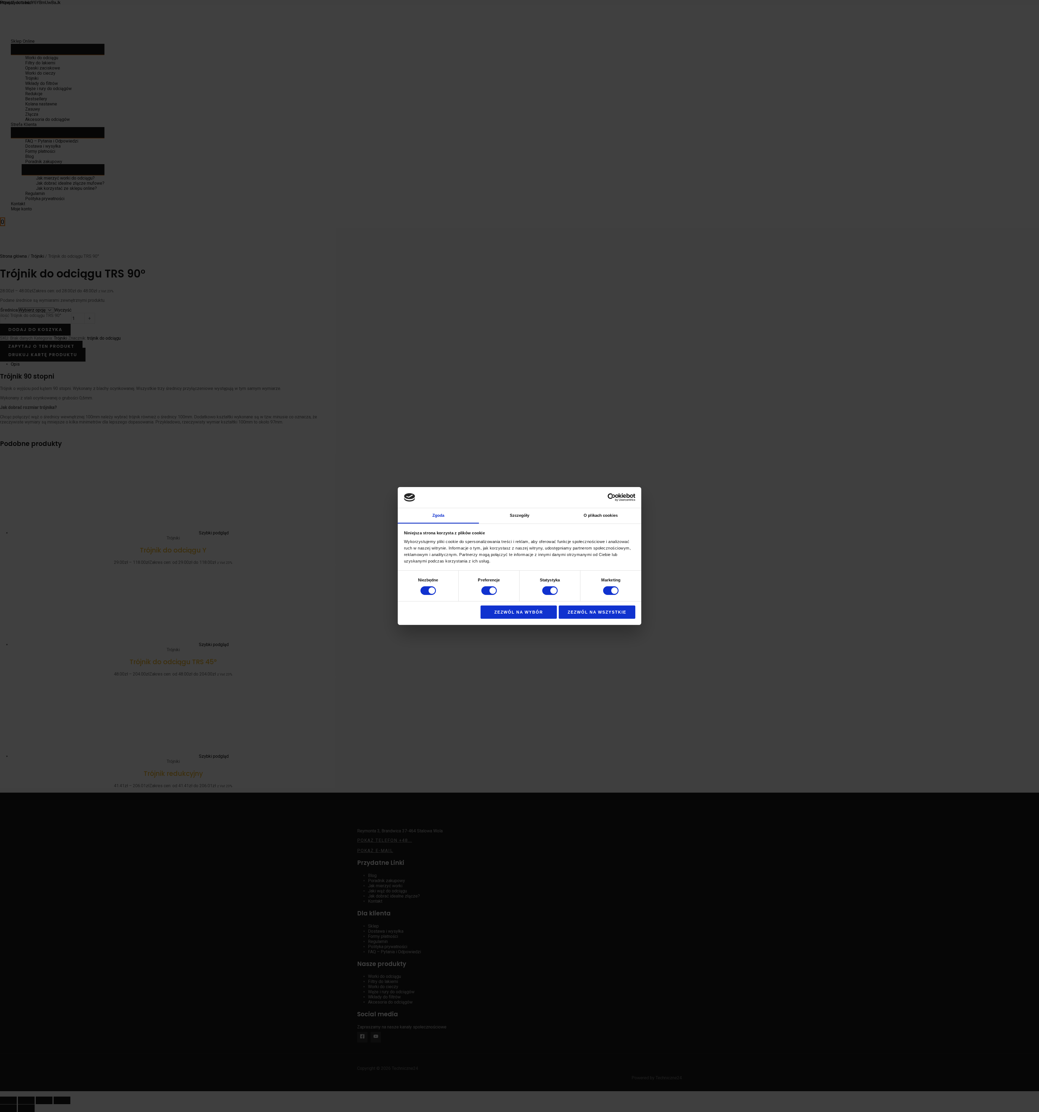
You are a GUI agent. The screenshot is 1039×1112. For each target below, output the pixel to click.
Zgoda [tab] (438, 515)
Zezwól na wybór (518, 612)
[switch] (489, 590)
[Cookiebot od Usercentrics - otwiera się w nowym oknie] (611, 497)
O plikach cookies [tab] (601, 515)
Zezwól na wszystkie (597, 612)
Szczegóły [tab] (520, 515)
